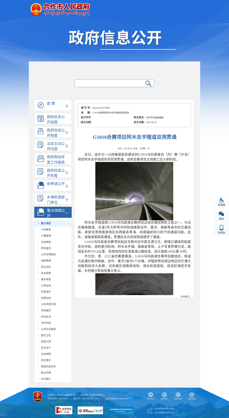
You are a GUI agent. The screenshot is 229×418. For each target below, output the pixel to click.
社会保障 (46, 273)
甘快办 (221, 232)
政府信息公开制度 (56, 133)
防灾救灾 (46, 360)
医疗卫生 (46, 335)
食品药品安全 (48, 366)
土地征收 (46, 285)
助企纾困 (46, 372)
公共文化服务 (48, 329)
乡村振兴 (46, 379)
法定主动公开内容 (56, 146)
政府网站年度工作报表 (56, 159)
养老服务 (46, 248)
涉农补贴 (46, 323)
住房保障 (46, 354)
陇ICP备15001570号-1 (91, 399)
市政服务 (46, 310)
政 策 (51, 103)
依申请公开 (56, 184)
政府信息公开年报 (56, 173)
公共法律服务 (48, 254)
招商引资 (46, 341)
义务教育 (46, 229)
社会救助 (46, 242)
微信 (221, 218)
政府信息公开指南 (56, 119)
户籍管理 (46, 235)
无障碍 (221, 205)
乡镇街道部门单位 (56, 199)
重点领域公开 (56, 213)
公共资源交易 (48, 304)
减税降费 (46, 260)
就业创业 (46, 267)
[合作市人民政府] (60, 8)
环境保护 (46, 291)
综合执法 (46, 316)
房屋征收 (46, 298)
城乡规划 (46, 279)
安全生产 (46, 347)
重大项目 (46, 223)
